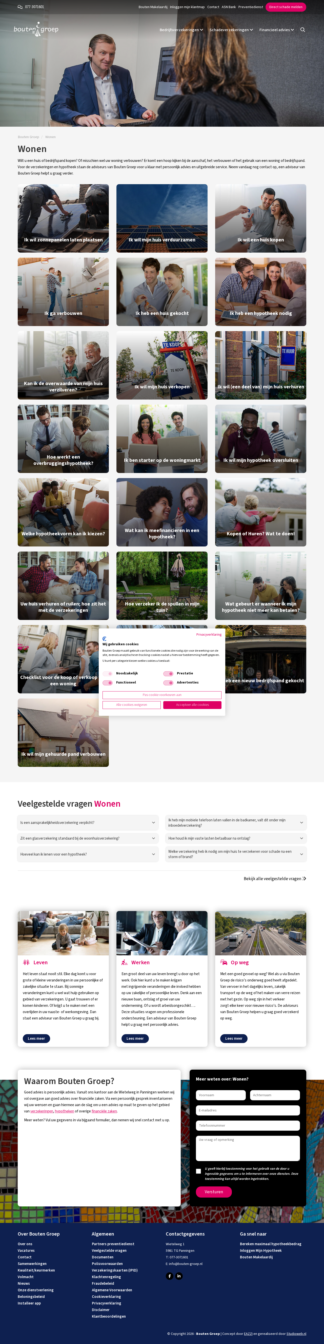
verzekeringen (41, 1111)
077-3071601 (34, 7)
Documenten (102, 1257)
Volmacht (26, 1277)
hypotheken (64, 1111)
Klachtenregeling (106, 1277)
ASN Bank (229, 7)
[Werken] (162, 933)
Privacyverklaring (106, 1303)
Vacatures (26, 1250)
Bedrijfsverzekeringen (180, 30)
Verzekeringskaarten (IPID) (115, 1270)
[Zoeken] (302, 30)
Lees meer (36, 1038)
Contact (213, 7)
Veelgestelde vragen (109, 1250)
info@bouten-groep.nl (185, 1263)
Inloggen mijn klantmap (187, 7)
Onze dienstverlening (36, 1290)
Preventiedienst (250, 7)
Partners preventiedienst (113, 1244)
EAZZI (248, 1333)
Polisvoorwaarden (107, 1263)
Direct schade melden (285, 7)
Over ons (25, 1244)
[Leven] (63, 933)
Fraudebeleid (103, 1283)
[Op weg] (260, 933)
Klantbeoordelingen (109, 1316)
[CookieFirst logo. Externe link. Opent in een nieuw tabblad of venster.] (104, 639)
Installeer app (29, 1303)
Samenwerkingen (32, 1263)
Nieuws (24, 1283)
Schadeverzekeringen (230, 30)
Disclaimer (101, 1310)
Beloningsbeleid (31, 1296)
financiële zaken (104, 1111)
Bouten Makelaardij (153, 7)
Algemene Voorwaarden (112, 1290)
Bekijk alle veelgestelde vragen (273, 879)
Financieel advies (275, 30)
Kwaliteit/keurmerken (36, 1270)
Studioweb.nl (296, 1333)
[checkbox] (108, 673)
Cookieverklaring (106, 1296)
